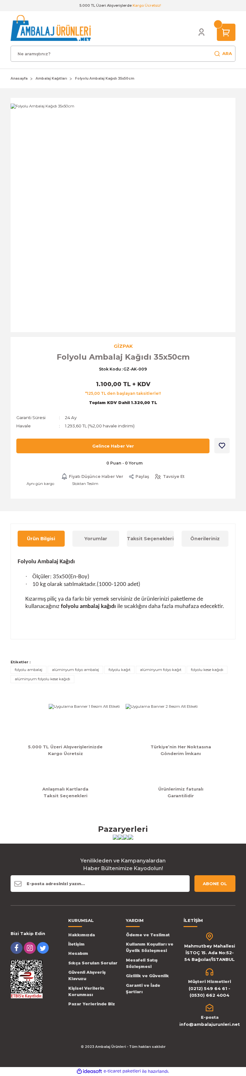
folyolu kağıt (119, 669)
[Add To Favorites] (222, 445)
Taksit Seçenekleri (150, 539)
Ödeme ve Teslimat (148, 934)
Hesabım (78, 953)
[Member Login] (201, 32)
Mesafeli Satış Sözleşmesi (142, 963)
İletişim (76, 944)
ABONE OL (215, 883)
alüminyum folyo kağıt (160, 669)
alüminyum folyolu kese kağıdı (42, 679)
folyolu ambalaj (28, 669)
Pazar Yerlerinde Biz (91, 1004)
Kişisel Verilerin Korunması (86, 991)
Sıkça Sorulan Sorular (93, 963)
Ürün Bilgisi (41, 539)
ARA (227, 53)
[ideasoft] (89, 1071)
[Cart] (226, 32)
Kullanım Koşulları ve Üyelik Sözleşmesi (149, 947)
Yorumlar (95, 539)
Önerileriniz (205, 539)
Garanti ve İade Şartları (143, 988)
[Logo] (51, 28)
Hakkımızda (81, 934)
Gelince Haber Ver (113, 445)
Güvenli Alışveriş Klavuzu (87, 975)
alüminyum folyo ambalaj (75, 669)
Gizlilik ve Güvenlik (147, 975)
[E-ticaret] (122, 1071)
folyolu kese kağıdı (207, 669)
